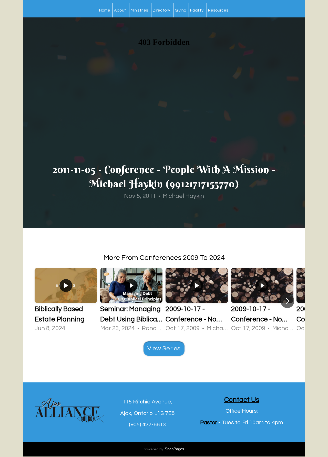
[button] (287, 301)
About (120, 10)
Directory (162, 10)
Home (104, 10)
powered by (164, 449)
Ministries (140, 10)
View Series (163, 348)
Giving (180, 10)
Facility (197, 10)
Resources (218, 10)
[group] (66, 301)
